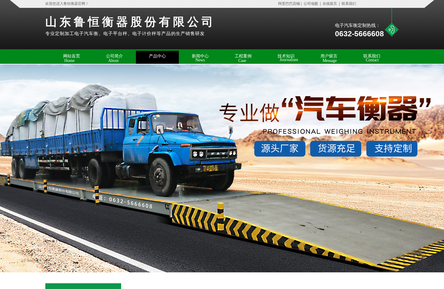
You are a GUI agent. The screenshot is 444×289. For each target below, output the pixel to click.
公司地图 (311, 4)
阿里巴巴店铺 (287, 4)
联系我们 (348, 4)
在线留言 (330, 4)
